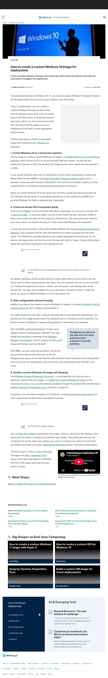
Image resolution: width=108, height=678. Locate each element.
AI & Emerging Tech (15, 615)
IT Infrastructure (15, 633)
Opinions (12, 674)
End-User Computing (16, 23)
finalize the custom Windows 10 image (67, 380)
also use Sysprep (27, 433)
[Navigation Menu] (3, 17)
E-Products (41, 669)
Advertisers (55, 663)
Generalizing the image (54, 445)
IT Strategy (12, 639)
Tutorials (43, 674)
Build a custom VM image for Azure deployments (32, 484)
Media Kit (76, 663)
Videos (50, 674)
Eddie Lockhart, (19, 87)
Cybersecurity (14, 621)
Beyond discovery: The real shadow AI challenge (70, 612)
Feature (14, 60)
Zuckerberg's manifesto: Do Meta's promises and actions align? (71, 634)
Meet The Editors (33, 663)
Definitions (32, 669)
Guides (5, 674)
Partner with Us (66, 663)
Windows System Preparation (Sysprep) (34, 376)
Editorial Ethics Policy (18, 663)
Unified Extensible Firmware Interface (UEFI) (63, 178)
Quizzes (30, 674)
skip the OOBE (20, 215)
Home (5, 23)
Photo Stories (21, 674)
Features (57, 669)
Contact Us (45, 663)
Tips (36, 674)
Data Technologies (15, 627)
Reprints (16, 669)
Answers (24, 669)
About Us (6, 663)
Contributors (7, 669)
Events (49, 669)
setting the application (82, 394)
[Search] (104, 17)
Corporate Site (86, 663)
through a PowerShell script (33, 387)
